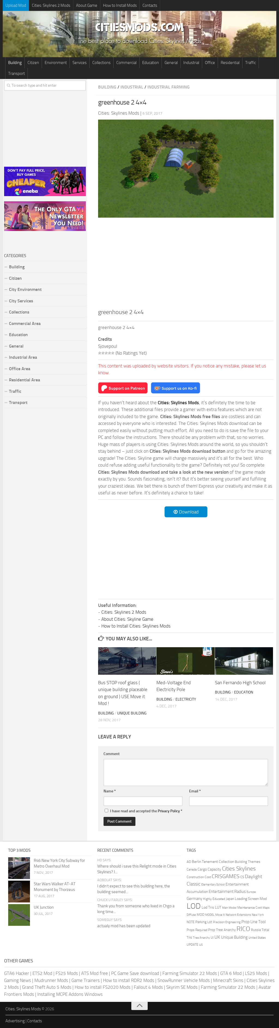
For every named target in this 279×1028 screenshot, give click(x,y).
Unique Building (132, 713)
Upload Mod (15, 5)
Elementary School (213, 884)
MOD (200, 915)
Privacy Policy (169, 811)
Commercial (126, 62)
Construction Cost (199, 877)
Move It (220, 915)
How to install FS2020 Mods (103, 987)
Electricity (185, 699)
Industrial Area (23, 357)
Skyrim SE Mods (182, 987)
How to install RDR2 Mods (128, 980)
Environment (56, 62)
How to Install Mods (120, 5)
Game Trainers (85, 980)
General (171, 62)
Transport (16, 73)
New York (258, 915)
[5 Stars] (112, 353)
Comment (112, 754)
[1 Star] (99, 353)
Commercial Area (25, 323)
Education (150, 62)
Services (79, 62)
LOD (194, 906)
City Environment (25, 289)
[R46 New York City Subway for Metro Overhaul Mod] (19, 868)
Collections (101, 62)
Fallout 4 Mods (148, 987)
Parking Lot (203, 922)
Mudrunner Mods (51, 980)
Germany (194, 898)
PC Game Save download (135, 973)
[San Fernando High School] (244, 661)
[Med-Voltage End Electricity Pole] (185, 661)
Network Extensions (238, 915)
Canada (192, 869)
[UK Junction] (19, 915)
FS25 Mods (67, 973)
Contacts (149, 5)
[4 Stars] (109, 353)
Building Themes (247, 862)
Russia (256, 930)
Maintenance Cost (249, 908)
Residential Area (24, 379)
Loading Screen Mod (251, 898)
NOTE (191, 922)
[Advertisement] (186, 262)
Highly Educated (214, 899)
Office (210, 62)
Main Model (229, 908)
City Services (21, 300)
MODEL (209, 915)
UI (212, 937)
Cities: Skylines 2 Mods (51, 5)
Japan (230, 899)
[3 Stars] (106, 353)
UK (217, 937)
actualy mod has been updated (123, 925)
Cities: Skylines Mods (23, 1008)
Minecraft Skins (228, 980)
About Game (86, 5)
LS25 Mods (256, 973)
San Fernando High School (240, 682)
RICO (243, 929)
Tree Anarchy (201, 937)
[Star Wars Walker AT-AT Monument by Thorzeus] (19, 891)
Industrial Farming (168, 87)
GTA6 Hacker (16, 973)
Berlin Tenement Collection (213, 861)
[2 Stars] (103, 353)
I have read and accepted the (146, 811)
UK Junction (44, 907)
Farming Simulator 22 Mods (189, 973)
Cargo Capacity (209, 869)
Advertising (15, 1020)
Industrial (191, 62)
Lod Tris (208, 907)
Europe (251, 892)
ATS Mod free (94, 973)
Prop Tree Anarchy (222, 930)
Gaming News (17, 980)
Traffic (250, 62)
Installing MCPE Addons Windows (70, 994)
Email (195, 791)
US (201, 945)
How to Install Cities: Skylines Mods (136, 626)
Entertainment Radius (227, 891)
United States (257, 937)
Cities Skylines (239, 868)
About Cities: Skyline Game (127, 619)
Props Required (197, 930)
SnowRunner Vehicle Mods (183, 980)
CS (242, 877)
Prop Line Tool (253, 921)
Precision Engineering (227, 922)
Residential (230, 62)
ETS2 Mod (42, 973)
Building (15, 62)
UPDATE (192, 945)
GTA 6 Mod (231, 973)
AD (189, 862)
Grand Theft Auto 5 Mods (46, 987)
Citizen (33, 62)
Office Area (19, 368)
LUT (218, 907)
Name (110, 791)
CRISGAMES (225, 876)
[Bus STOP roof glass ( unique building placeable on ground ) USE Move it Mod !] (127, 661)
